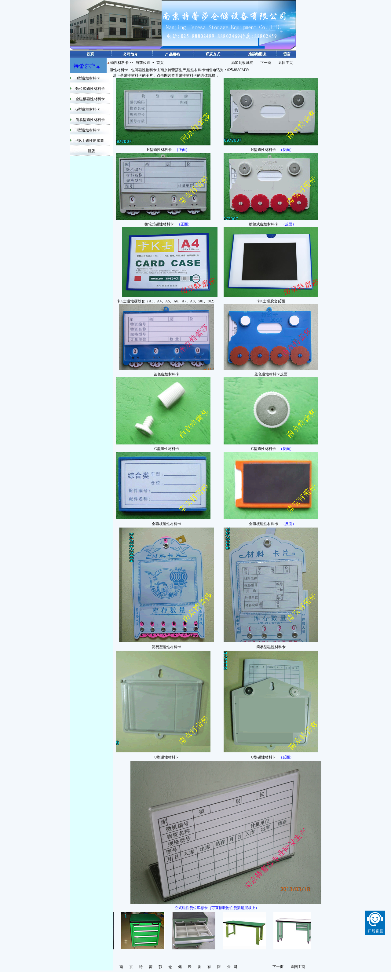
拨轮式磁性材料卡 (159, 224)
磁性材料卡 (119, 70)
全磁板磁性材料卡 (90, 99)
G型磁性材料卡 (87, 109)
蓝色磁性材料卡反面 (270, 374)
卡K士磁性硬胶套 (89, 140)
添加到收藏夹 (242, 62)
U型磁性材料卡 (87, 130)
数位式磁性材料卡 (90, 88)
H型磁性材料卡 (87, 78)
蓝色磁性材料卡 (166, 374)
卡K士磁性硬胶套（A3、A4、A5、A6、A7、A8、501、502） (167, 301)
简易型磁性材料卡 (90, 120)
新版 (91, 151)
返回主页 (285, 62)
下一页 (265, 62)
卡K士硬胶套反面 (271, 301)
